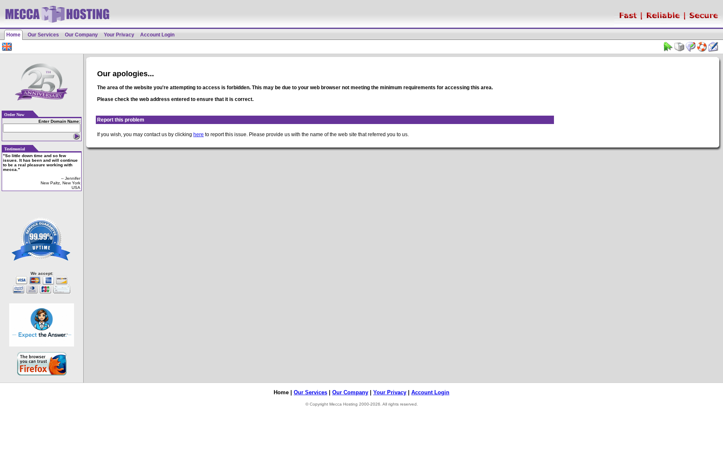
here (198, 134)
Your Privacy (119, 35)
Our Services (43, 35)
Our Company (81, 35)
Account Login (157, 35)
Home (13, 35)
